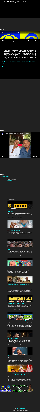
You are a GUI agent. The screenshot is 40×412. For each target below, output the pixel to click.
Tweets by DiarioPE (11, 180)
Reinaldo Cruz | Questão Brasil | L (15, 2)
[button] (2, 44)
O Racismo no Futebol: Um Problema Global (15, 266)
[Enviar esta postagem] (2, 66)
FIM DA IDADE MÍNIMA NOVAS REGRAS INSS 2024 (16, 303)
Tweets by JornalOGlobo (4, 176)
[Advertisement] (15, 11)
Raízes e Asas (10, 355)
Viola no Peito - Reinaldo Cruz (13, 338)
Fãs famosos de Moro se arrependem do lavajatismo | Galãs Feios (19, 320)
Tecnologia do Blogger (20, 408)
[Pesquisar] (38, 9)
